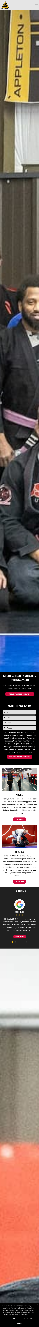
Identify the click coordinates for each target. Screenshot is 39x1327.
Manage (19, 1323)
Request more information (19, 694)
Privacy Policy (14, 1314)
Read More (19, 936)
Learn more (19, 819)
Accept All (11, 1319)
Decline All (28, 1319)
